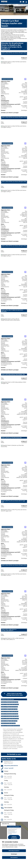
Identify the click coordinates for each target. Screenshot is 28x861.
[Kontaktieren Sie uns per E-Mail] (23, 2)
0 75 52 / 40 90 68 (8, 768)
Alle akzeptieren (14, 857)
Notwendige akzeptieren (14, 850)
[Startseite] (4, 1)
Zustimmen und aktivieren (14, 837)
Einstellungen (14, 854)
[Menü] (26, 2)
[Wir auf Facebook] (20, 2)
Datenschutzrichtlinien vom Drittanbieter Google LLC (12, 832)
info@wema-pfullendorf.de (11, 765)
